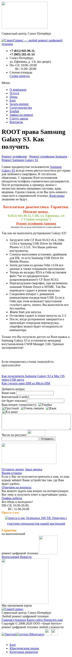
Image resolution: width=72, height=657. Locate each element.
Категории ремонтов (24, 652)
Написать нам (53, 620)
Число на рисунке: (14, 435)
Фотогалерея (10, 557)
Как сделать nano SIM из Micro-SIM (26, 383)
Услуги (14, 93)
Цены (13, 96)
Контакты (16, 122)
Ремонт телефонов (14, 156)
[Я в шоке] (10, 412)
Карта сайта (35, 620)
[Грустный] (10, 408)
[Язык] (51, 408)
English (14, 111)
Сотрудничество (21, 107)
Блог (13, 100)
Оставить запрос (13, 469)
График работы (12, 498)
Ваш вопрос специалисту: (19, 404)
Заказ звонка (33, 469)
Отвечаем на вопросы (16, 487)
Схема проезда (20, 76)
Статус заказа (19, 118)
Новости (26, 557)
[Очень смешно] (32, 408)
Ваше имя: (9, 393)
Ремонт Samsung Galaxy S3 (20, 160)
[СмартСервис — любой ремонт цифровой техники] (36, 44)
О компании (18, 89)
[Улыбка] (45, 405)
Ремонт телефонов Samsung (48, 156)
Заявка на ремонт (21, 115)
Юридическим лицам (24, 648)
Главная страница (14, 620)
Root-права (56, 195)
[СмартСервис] (12, 609)
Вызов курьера (12, 473)
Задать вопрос (19, 104)
